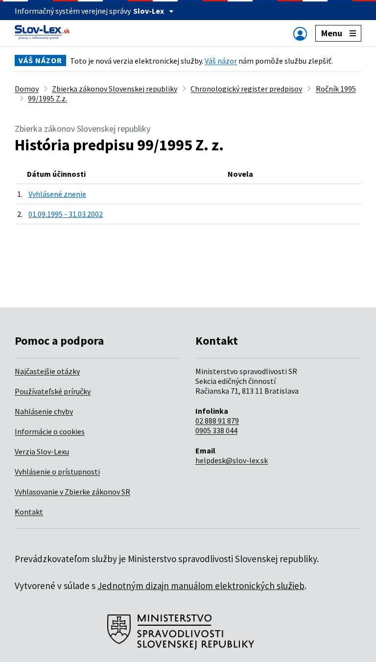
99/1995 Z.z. (47, 98)
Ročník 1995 (336, 89)
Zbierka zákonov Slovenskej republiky (114, 89)
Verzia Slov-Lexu (42, 451)
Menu (331, 33)
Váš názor (221, 61)
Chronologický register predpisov (246, 89)
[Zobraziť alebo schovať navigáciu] (300, 34)
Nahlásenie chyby (44, 411)
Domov (27, 89)
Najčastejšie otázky (47, 371)
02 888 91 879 (217, 421)
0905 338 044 (216, 430)
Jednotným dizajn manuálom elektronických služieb (201, 585)
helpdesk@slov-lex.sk (231, 460)
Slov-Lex (148, 11)
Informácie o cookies (50, 431)
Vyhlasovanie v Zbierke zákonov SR (72, 491)
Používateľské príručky (53, 391)
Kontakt (29, 512)
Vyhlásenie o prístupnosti (57, 471)
